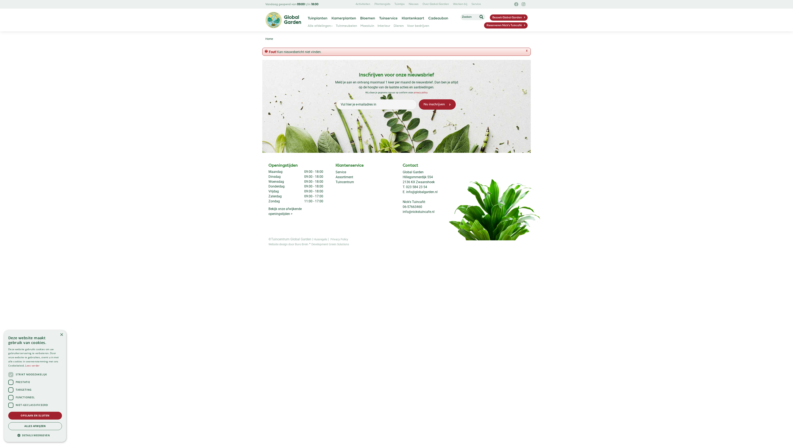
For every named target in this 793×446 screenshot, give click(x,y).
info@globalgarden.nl (422, 192)
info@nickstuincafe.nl (418, 212)
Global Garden (413, 172)
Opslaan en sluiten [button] (35, 415)
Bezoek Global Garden (507, 17)
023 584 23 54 (416, 187)
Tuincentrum (345, 182)
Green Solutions (339, 244)
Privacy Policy (339, 239)
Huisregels (320, 239)
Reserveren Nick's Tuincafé (504, 25)
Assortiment (344, 177)
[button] (35, 435)
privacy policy (420, 92)
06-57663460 (412, 207)
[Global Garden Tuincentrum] (273, 20)
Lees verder (32, 365)
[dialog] (35, 386)
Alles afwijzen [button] (35, 426)
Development (320, 244)
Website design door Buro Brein (288, 244)
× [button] (61, 334)
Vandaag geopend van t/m (291, 4)
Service (341, 172)
